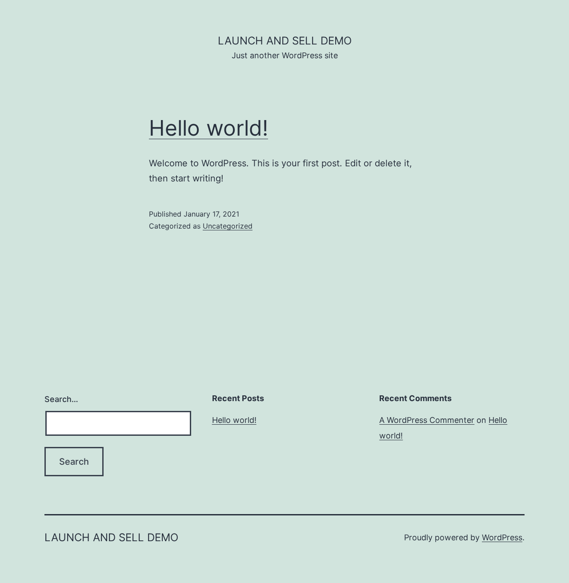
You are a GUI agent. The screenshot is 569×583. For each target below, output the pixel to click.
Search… (61, 399)
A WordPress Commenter (426, 420)
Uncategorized (227, 225)
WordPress (502, 537)
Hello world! (208, 128)
